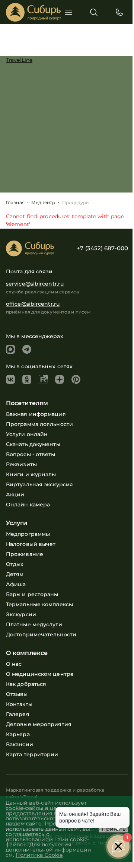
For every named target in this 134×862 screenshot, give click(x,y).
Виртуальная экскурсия (39, 484)
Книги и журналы (31, 474)
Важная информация (36, 414)
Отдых (15, 564)
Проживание (24, 554)
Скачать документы (33, 444)
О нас (14, 664)
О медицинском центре (40, 674)
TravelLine (19, 60)
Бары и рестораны (32, 594)
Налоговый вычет (31, 544)
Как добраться (26, 684)
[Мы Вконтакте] (10, 379)
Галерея (17, 714)
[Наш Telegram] (26, 349)
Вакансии (19, 744)
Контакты (19, 704)
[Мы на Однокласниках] (26, 379)
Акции (15, 494)
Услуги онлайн (27, 434)
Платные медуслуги (34, 624)
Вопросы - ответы (30, 454)
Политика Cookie (39, 855)
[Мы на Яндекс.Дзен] (59, 379)
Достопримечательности (41, 634)
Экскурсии (21, 614)
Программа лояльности (39, 424)
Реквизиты (21, 464)
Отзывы (17, 694)
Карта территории (32, 754)
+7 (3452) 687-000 (102, 248)
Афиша (16, 584)
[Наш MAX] (10, 349)
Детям (15, 574)
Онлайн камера (28, 504)
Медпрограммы (28, 534)
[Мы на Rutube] (43, 379)
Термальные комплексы (39, 604)
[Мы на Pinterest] (75, 379)
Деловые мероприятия (38, 724)
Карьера (18, 734)
